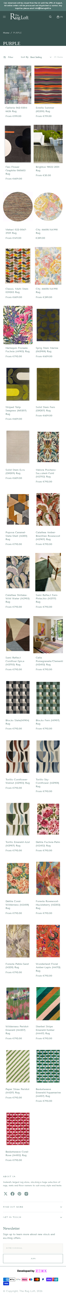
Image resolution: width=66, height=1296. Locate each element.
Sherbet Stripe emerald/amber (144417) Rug (45, 1030)
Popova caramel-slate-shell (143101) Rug (16, 536)
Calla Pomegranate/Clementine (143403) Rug (51, 661)
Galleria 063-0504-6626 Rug (17, 109)
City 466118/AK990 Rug (47, 231)
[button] (50, 16)
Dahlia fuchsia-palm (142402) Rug (48, 844)
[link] (18, 85)
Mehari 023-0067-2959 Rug (16, 231)
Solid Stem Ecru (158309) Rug (15, 471)
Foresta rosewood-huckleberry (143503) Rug (48, 905)
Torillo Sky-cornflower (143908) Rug (47, 783)
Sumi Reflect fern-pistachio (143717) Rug (47, 598)
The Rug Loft (27, 1291)
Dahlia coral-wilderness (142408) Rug (17, 905)
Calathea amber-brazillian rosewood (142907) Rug (48, 536)
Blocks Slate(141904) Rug (17, 722)
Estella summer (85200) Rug (45, 109)
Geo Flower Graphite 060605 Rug (15, 170)
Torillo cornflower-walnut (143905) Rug (18, 781)
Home (6, 33)
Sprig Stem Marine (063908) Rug (47, 350)
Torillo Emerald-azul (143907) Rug (18, 844)
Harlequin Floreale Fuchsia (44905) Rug (18, 350)
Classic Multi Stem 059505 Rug (17, 290)
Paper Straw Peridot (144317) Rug (17, 1091)
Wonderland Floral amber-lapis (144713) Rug (48, 967)
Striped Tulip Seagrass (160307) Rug (16, 410)
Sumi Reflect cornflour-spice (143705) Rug (15, 661)
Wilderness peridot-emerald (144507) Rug (17, 1030)
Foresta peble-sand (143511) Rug (17, 965)
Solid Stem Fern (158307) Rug (45, 409)
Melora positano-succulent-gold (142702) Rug (46, 473)
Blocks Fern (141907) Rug (48, 722)
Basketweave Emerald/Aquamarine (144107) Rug (48, 1093)
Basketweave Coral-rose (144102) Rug (17, 1153)
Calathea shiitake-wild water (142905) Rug (18, 598)
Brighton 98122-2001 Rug (47, 168)
